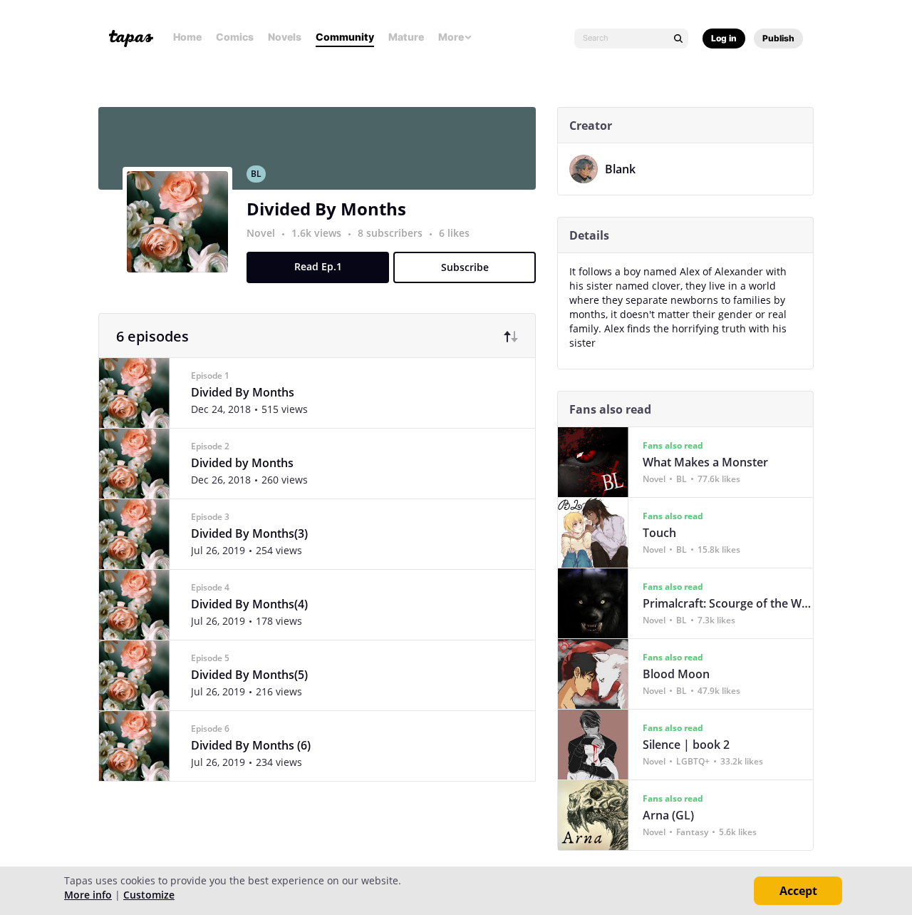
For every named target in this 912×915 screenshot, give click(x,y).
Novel (261, 233)
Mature (406, 37)
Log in (724, 38)
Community (345, 37)
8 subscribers (391, 233)
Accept (798, 891)
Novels (284, 37)
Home (187, 37)
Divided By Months (326, 208)
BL (256, 174)
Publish (778, 38)
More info (88, 894)
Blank (620, 169)
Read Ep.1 (318, 266)
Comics (235, 37)
